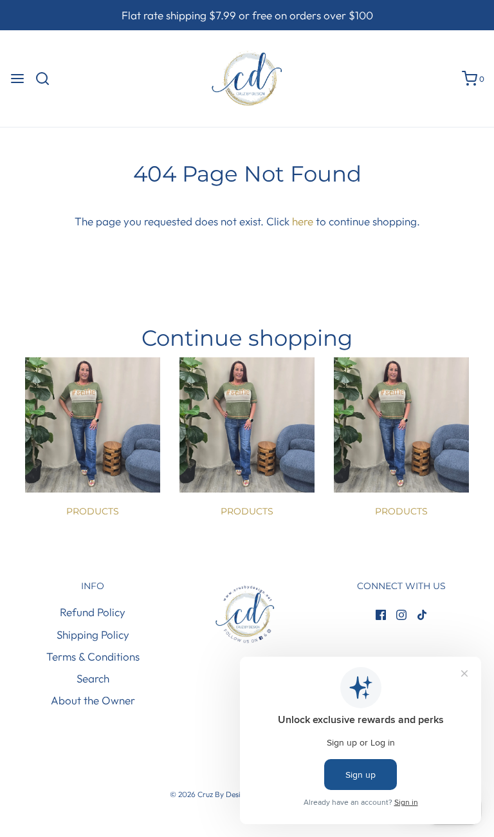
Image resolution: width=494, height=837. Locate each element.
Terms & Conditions (93, 656)
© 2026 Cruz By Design (211, 794)
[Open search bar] (47, 78)
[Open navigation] (17, 78)
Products (92, 511)
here (302, 221)
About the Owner (93, 700)
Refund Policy (92, 612)
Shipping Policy (93, 634)
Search (93, 678)
